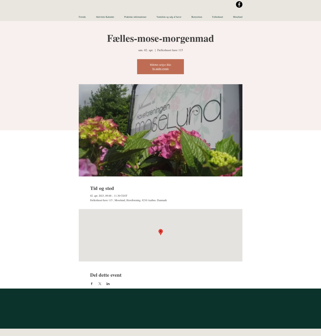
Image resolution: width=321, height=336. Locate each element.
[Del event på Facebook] (91, 283)
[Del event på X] (99, 283)
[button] (135, 17)
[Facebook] (239, 4)
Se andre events (160, 68)
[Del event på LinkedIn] (108, 283)
